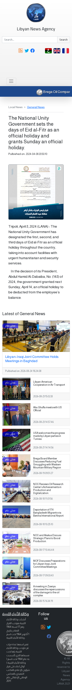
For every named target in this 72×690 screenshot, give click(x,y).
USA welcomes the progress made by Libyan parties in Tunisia (49, 436)
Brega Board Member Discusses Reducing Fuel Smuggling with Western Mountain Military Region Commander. (47, 464)
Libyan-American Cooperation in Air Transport (49, 383)
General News (36, 107)
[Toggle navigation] (11, 81)
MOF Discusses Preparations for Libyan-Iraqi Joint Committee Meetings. (49, 564)
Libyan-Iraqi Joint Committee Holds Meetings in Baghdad (32, 359)
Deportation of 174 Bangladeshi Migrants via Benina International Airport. (48, 512)
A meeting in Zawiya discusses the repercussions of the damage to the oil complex (49, 591)
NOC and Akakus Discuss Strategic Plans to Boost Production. (47, 538)
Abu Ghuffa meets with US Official (47, 409)
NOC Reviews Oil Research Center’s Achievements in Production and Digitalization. (48, 489)
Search (63, 39)
